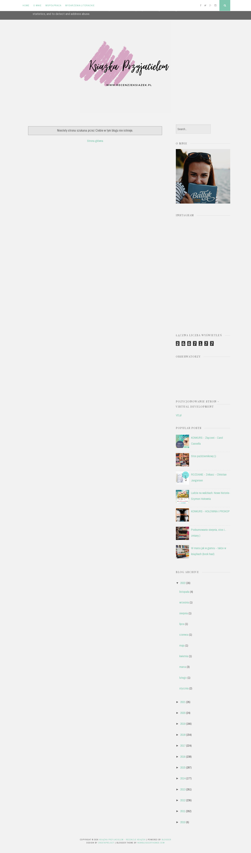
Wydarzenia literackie (80, 5)
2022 (182, 583)
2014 (182, 778)
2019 (182, 724)
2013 (182, 789)
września (184, 602)
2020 (182, 713)
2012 (182, 800)
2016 (182, 757)
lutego (183, 678)
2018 (182, 735)
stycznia (184, 688)
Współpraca (53, 5)
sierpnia (183, 613)
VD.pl (179, 415)
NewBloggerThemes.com (151, 842)
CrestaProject (106, 842)
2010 (182, 822)
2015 (182, 767)
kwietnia (183, 656)
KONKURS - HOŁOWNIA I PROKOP (210, 511)
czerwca (183, 635)
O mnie (37, 5)
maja (181, 645)
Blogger (166, 839)
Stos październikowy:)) (203, 456)
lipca (181, 624)
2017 (182, 745)
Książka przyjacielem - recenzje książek (122, 839)
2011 (182, 811)
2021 (182, 702)
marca (182, 667)
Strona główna (95, 141)
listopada (184, 592)
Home (26, 5)
